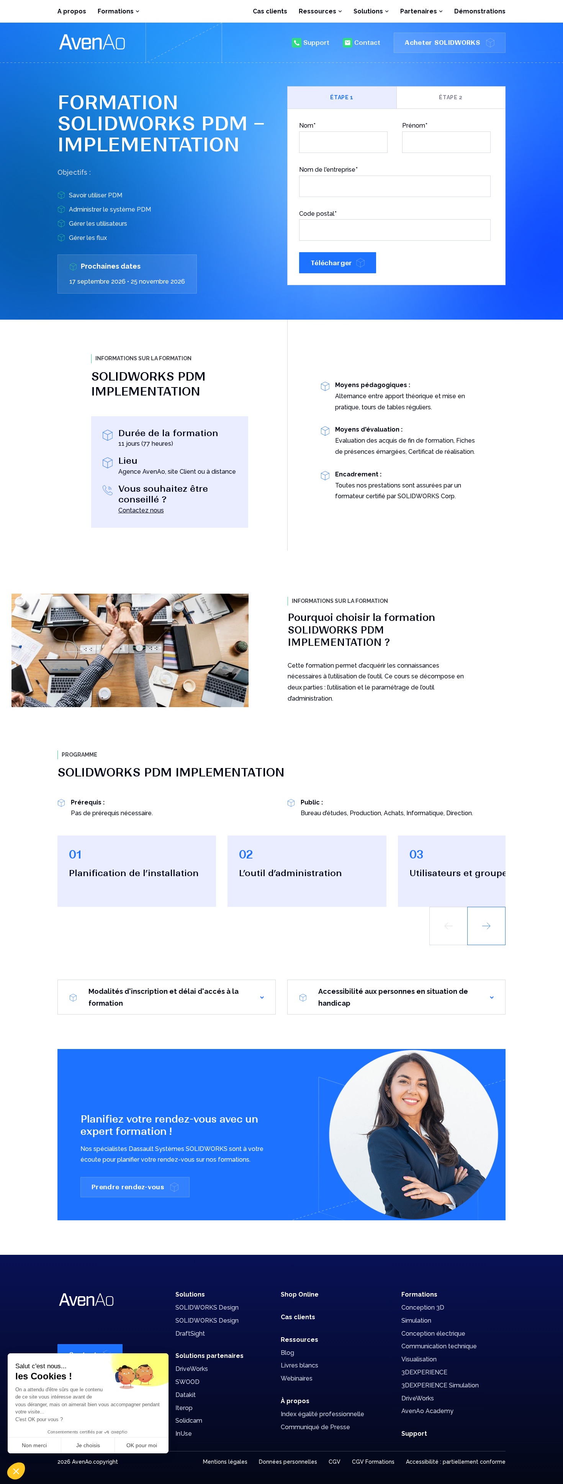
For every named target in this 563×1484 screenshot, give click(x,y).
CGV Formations (373, 1462)
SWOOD (187, 1382)
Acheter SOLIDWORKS (442, 42)
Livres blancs (299, 1365)
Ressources (299, 1339)
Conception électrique (433, 1333)
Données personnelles (288, 1462)
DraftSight (190, 1333)
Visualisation (419, 1359)
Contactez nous (141, 510)
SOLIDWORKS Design (207, 1307)
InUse (183, 1433)
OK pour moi (141, 1445)
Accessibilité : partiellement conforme (456, 1462)
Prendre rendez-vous (128, 1187)
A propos (71, 11)
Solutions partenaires (209, 1355)
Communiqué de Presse (315, 1427)
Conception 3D (422, 1307)
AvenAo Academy (427, 1411)
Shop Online (300, 1294)
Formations (419, 1294)
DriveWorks (191, 1368)
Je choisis (88, 1445)
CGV (334, 1462)
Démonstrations (480, 11)
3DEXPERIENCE (424, 1372)
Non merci (34, 1445)
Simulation (416, 1320)
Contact (367, 42)
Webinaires (297, 1378)
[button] (486, 926)
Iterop (184, 1408)
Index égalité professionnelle (322, 1414)
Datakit (185, 1395)
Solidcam (188, 1420)
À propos (295, 1401)
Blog (287, 1352)
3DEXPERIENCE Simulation (440, 1385)
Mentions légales (225, 1462)
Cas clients (270, 11)
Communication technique (439, 1346)
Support (316, 42)
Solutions (190, 1294)
